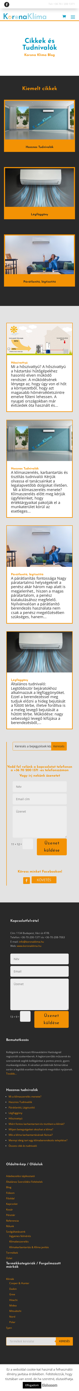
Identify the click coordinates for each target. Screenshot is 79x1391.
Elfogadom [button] (32, 1385)
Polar (12, 1322)
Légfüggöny (39, 214)
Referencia (12, 1220)
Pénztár (10, 1215)
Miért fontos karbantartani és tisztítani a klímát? (36, 1124)
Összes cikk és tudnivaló (23, 1146)
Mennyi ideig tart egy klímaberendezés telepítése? (38, 1140)
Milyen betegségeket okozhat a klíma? (31, 1129)
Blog (8, 1187)
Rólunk (10, 1226)
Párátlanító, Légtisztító (22, 1107)
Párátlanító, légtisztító (39, 281)
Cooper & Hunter (19, 1283)
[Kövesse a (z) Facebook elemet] (26, 880)
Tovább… (11, 1073)
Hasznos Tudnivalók (40, 147)
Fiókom (10, 1193)
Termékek (12, 1252)
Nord (12, 1316)
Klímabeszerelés (19, 1241)
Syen (9, 1328)
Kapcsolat (11, 1204)
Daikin (13, 1289)
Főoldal (10, 1198)
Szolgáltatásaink (15, 1231)
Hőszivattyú (19, 362)
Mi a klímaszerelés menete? (25, 1096)
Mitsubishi (15, 1311)
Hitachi (13, 1300)
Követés (44, 880)
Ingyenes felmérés (20, 1236)
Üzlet (9, 1258)
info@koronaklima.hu (31, 941)
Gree (12, 1294)
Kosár (9, 1209)
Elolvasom (49, 1385)
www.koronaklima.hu (29, 946)
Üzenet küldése (52, 847)
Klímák (10, 1279)
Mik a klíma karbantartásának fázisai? (31, 1135)
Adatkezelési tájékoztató (20, 1176)
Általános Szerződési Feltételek (24, 1182)
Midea (13, 1305)
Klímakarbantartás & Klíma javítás (29, 1247)
